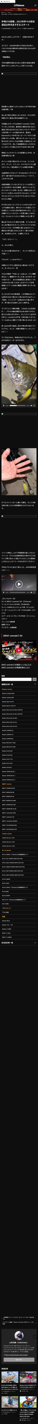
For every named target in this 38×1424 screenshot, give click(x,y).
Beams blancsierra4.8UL (9, 718)
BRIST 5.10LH (6, 933)
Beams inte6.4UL (7, 755)
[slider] (17, 405)
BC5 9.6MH (5, 904)
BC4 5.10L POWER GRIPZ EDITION (12, 858)
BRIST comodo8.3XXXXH (9, 821)
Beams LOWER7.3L (7, 734)
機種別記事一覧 (7, 684)
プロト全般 (5, 912)
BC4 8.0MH (5, 891)
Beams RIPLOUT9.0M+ (9, 747)
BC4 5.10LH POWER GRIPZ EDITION (13, 863)
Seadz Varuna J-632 (8, 842)
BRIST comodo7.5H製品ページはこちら (16, 664)
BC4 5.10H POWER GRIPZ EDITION (12, 871)
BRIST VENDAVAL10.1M (9, 809)
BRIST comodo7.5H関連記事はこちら (16, 667)
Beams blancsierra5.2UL (9, 726)
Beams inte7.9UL (7, 763)
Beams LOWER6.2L (7, 730)
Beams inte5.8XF (7, 751)
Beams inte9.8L (7, 767)
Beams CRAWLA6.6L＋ (9, 771)
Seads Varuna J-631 (8, 838)
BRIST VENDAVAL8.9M (8, 804)
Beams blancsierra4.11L (9, 722)
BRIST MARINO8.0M (8, 792)
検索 (3, 676)
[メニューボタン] (35, 5)
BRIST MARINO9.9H (8, 796)
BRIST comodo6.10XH (9, 813)
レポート (19, 28)
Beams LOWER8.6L (7, 738)
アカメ (14, 28)
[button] (19, 375)
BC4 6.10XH (5, 883)
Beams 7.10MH (6, 929)
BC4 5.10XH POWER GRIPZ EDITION (13, 875)
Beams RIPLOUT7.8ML (9, 743)
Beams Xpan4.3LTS (8, 701)
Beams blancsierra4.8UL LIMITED (12, 714)
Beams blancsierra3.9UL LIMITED (12, 710)
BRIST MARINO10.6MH (9, 800)
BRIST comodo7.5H (29, 28)
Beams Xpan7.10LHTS (9, 706)
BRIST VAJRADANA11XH (9, 829)
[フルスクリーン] (34, 405)
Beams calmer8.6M (8, 697)
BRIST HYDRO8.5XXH (8, 788)
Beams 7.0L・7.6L (7, 925)
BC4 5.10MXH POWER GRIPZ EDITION (13, 867)
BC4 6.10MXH (6, 879)
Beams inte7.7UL (7, 759)
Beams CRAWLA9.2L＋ (9, 780)
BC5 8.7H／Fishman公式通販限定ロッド (14, 900)
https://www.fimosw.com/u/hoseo (16, 1355)
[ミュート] (31, 405)
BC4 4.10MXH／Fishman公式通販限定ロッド (15, 854)
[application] (19, 376)
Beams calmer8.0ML (8, 693)
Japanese (6, 1)
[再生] (4, 405)
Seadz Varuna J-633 (8, 846)
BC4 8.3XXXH (6, 895)
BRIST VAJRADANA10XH (9, 825)
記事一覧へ (19, 1360)
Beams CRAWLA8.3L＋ (9, 775)
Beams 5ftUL (6, 921)
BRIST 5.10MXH (7, 937)
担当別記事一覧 (7, 942)
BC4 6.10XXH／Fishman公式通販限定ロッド (15, 887)
